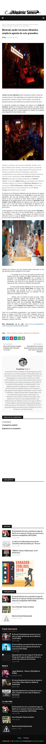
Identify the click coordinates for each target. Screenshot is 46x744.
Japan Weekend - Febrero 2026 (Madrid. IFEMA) (26, 672)
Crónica (8, 333)
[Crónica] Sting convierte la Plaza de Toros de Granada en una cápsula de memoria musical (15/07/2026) (27, 647)
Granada (20, 333)
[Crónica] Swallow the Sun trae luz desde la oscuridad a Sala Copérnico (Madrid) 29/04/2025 (27, 682)
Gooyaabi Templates (38, 741)
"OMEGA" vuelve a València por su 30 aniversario (24, 552)
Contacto (26, 738)
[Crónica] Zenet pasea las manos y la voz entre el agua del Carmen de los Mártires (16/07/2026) (26, 636)
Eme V (4, 37)
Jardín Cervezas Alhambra (14, 24)
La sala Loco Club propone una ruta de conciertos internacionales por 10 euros (26, 543)
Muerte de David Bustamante (22, 616)
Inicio (3, 24)
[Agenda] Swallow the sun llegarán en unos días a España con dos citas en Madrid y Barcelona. (27, 693)
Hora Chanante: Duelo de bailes (23, 607)
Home (19, 738)
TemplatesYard (17, 741)
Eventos (14, 333)
